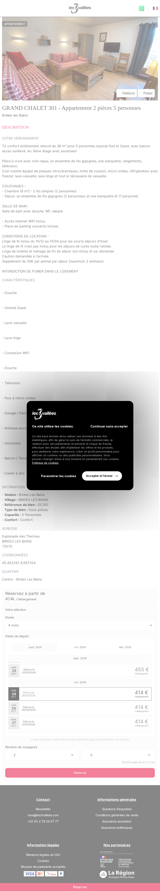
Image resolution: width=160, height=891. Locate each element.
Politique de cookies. (45, 462)
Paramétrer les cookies (58, 476)
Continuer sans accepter (109, 426)
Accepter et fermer (99, 476)
